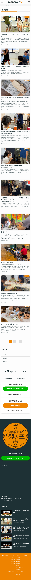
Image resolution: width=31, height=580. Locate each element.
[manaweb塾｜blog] (15, 2)
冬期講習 (18, 565)
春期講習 (13, 563)
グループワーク (19, 567)
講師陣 (9, 571)
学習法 (21, 571)
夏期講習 (5, 361)
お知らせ (13, 555)
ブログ (17, 555)
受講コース (26, 555)
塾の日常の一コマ (15, 571)
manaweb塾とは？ (6, 555)
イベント (5, 354)
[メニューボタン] (2, 2)
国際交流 (5, 358)
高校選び (18, 569)
